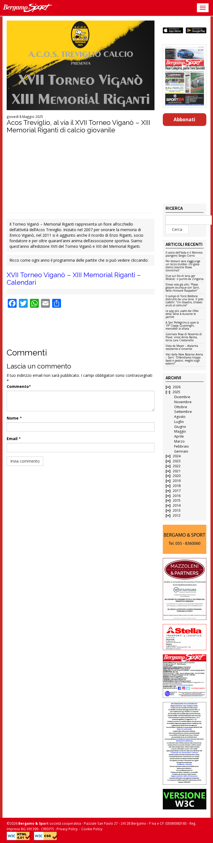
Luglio (179, 421)
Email (12, 438)
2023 (177, 461)
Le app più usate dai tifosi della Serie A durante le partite (182, 314)
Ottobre (180, 407)
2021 (177, 471)
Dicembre (182, 397)
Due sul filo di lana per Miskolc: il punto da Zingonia (185, 277)
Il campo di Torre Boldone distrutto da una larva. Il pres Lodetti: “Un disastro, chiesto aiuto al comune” (184, 301)
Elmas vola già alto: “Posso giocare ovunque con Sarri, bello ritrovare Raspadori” (183, 287)
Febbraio (181, 446)
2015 (177, 500)
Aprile (179, 436)
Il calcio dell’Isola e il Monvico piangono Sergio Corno (184, 254)
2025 (176, 392)
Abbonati (184, 119)
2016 (177, 495)
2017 (177, 490)
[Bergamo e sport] (185, 539)
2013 (177, 510)
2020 (177, 475)
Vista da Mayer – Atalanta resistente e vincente (182, 347)
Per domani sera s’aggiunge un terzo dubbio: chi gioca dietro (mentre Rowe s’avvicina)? (183, 266)
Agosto (180, 416)
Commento (18, 386)
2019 (177, 480)
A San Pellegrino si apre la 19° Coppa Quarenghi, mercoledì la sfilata (182, 325)
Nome (13, 418)
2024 (177, 456)
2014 (177, 505)
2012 (177, 515)
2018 (177, 485)
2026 (177, 387)
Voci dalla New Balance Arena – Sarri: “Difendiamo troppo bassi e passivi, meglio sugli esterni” (184, 359)
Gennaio (181, 451)
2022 (177, 466)
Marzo (179, 441)
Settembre (183, 411)
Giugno (180, 426)
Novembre (183, 402)
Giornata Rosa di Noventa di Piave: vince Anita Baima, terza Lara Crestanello (184, 337)
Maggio (180, 431)
